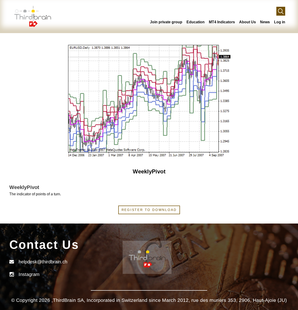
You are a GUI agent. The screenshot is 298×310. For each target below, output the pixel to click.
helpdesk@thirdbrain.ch (43, 261)
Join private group (166, 22)
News (265, 22)
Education (195, 22)
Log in (279, 22)
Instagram (29, 274)
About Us (247, 22)
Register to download (149, 210)
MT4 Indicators (222, 22)
